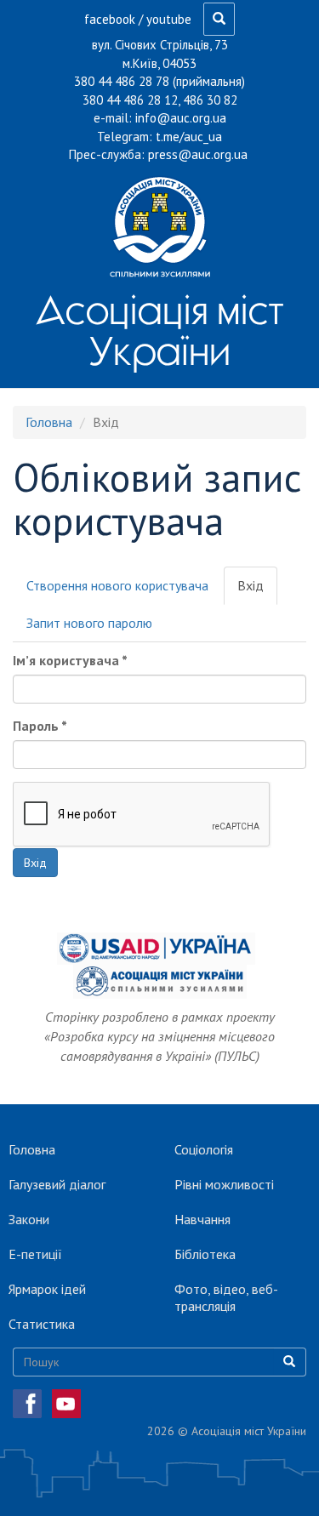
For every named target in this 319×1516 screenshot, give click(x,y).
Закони (29, 1219)
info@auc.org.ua (180, 118)
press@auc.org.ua (198, 154)
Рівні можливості (224, 1184)
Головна (49, 421)
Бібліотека (205, 1253)
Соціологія (203, 1149)
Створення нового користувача (117, 585)
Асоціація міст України (159, 330)
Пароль (40, 725)
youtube (168, 19)
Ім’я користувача (70, 660)
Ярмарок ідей (47, 1288)
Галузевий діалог (57, 1184)
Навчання (202, 1219)
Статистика (42, 1323)
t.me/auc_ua (189, 136)
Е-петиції (35, 1253)
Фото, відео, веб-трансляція (226, 1297)
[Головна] (159, 226)
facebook (109, 19)
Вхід (257, 591)
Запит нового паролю (89, 622)
